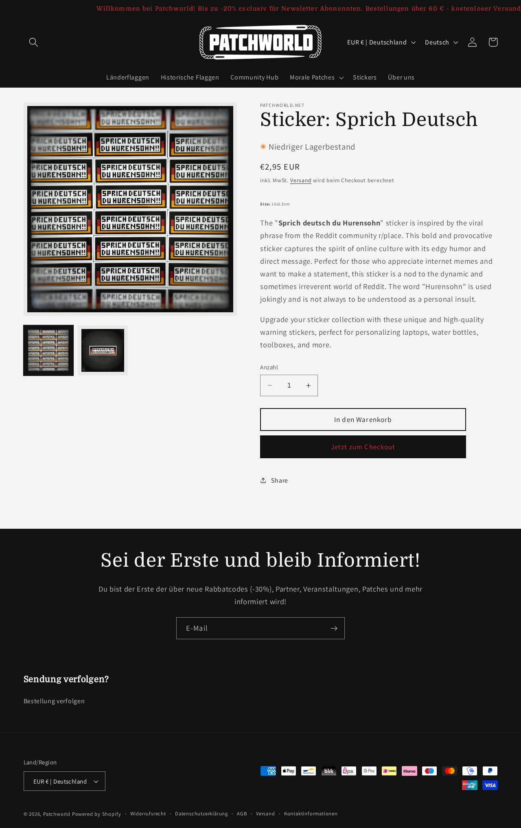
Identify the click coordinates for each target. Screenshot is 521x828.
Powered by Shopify (96, 813)
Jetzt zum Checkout (363, 446)
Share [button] (279, 480)
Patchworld (56, 813)
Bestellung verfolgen (54, 701)
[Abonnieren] (334, 628)
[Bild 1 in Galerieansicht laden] (48, 350)
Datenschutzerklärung (201, 813)
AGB (242, 813)
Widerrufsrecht (148, 813)
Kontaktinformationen (311, 813)
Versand (301, 180)
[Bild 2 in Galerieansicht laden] (102, 350)
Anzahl (269, 367)
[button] (34, 42)
